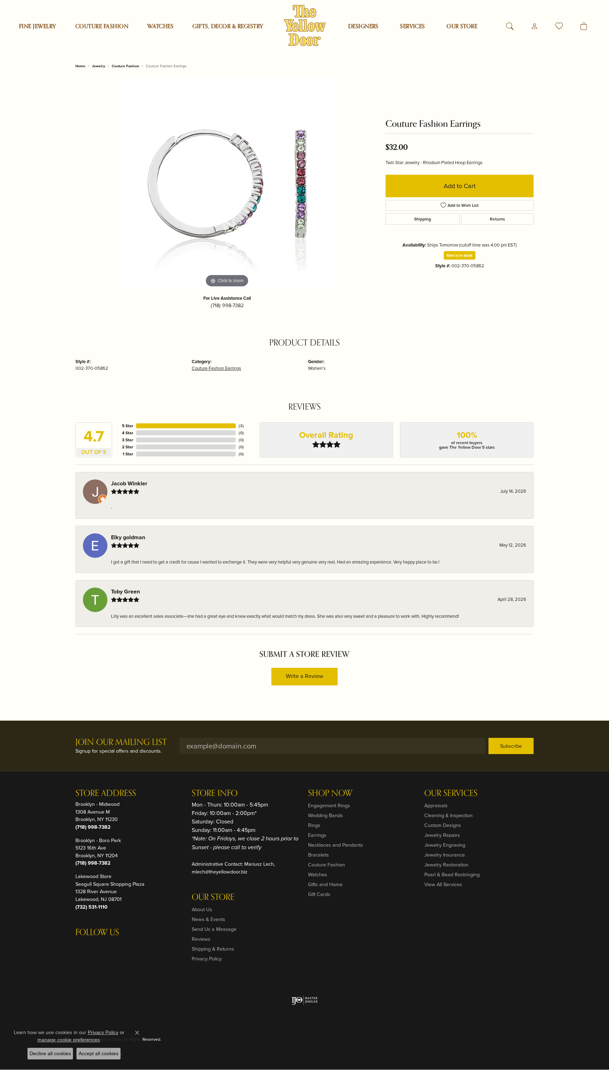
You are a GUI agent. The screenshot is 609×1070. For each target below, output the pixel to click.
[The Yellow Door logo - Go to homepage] (305, 25)
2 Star (127, 447)
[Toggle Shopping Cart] (584, 26)
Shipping (422, 219)
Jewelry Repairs (442, 835)
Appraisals (436, 805)
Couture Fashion (101, 26)
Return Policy (387, 1039)
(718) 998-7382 (227, 305)
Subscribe (511, 746)
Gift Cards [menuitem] (319, 894)
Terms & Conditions (459, 1039)
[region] (227, 183)
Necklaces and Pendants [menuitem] (335, 845)
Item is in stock (460, 255)
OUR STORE (462, 26)
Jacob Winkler (129, 483)
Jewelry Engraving (444, 845)
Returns (497, 219)
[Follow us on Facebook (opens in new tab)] (99, 947)
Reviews (201, 939)
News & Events (208, 919)
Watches (160, 26)
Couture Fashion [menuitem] (326, 865)
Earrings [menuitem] (317, 835)
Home (80, 66)
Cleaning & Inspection (448, 815)
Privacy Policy (207, 959)
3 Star (127, 440)
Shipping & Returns (213, 949)
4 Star (127, 433)
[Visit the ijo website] (304, 1000)
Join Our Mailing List (121, 743)
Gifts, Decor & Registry (227, 26)
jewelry (98, 66)
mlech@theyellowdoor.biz (219, 872)
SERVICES (412, 26)
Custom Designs (442, 825)
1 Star (128, 454)
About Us (202, 909)
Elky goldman (128, 537)
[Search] (509, 26)
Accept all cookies (98, 1053)
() (241, 426)
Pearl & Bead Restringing (452, 874)
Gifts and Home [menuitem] (325, 884)
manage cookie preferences (68, 1040)
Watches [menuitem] (317, 874)
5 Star (127, 426)
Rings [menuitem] (314, 825)
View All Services (443, 884)
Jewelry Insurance (444, 855)
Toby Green (125, 591)
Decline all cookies (50, 1053)
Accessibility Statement (507, 1039)
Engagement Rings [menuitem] (329, 805)
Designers (363, 26)
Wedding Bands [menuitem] (325, 815)
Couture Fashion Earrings (216, 368)
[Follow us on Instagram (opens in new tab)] (82, 947)
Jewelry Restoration (446, 865)
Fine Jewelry (37, 26)
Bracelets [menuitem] (318, 855)
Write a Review (304, 676)
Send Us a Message (214, 929)
